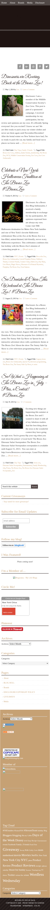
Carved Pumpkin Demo (27, 259)
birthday (40, 831)
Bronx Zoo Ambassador (11, 259)
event (5, 844)
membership (35, 153)
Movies (26, 855)
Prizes (8, 468)
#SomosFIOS (18, 831)
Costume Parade (13, 262)
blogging (16, 835)
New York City (11, 860)
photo (30, 860)
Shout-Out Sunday (17, 870)
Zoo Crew (34, 155)
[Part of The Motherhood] (13, 790)
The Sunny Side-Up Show (22, 364)
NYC (24, 860)
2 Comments (27, 402)
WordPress (28, 906)
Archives (4, 644)
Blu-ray (24, 836)
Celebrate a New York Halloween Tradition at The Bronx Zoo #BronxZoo (21, 179)
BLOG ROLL (9, 683)
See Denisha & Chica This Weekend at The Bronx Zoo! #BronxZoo (24, 285)
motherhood (8, 855)
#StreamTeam (30, 830)
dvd (25, 841)
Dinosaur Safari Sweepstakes (12, 465)
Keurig (22, 850)
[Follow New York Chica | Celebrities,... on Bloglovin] (13, 547)
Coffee (29, 836)
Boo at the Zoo (41, 256)
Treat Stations (25, 267)
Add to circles (7, 612)
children (17, 153)
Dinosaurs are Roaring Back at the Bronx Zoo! (21, 80)
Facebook (12, 845)
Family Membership (39, 465)
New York (43, 855)
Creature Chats (25, 262)
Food (31, 845)
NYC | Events (18, 256)
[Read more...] (28, 143)
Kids (26, 850)
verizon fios (19, 875)
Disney (19, 840)
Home (4, 3)
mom (40, 850)
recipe (38, 866)
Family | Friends (27, 150)
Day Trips (17, 150)
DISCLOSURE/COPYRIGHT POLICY (19, 692)
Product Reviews (23, 865)
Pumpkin (6, 267)
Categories (5, 659)
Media (29, 3)
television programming (38, 362)
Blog (45, 831)
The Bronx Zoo (15, 267)
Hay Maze (41, 262)
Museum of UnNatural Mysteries (32, 264)
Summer (28, 870)
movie (17, 855)
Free (35, 845)
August (38, 359)
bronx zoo (37, 463)
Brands (21, 3)
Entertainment (27, 465)
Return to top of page (25, 900)
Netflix (34, 855)
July (4, 468)
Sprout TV (26, 362)
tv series (34, 364)
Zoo (13, 471)
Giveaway (11, 849)
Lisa (17, 90)
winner (26, 875)
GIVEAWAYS (9, 697)
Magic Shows (15, 264)
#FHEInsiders (8, 830)
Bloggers (7, 835)
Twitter (11, 875)
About (12, 3)
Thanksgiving (36, 870)
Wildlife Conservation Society (20, 155)
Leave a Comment (28, 90)
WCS (8, 155)
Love (36, 850)
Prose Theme (28, 903)
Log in (37, 906)
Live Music (6, 264)
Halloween (34, 262)
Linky (31, 850)
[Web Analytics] (8, 732)
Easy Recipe (32, 841)
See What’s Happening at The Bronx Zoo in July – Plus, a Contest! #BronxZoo (24, 386)
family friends (25, 153)
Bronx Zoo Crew (8, 153)
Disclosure (40, 3)
